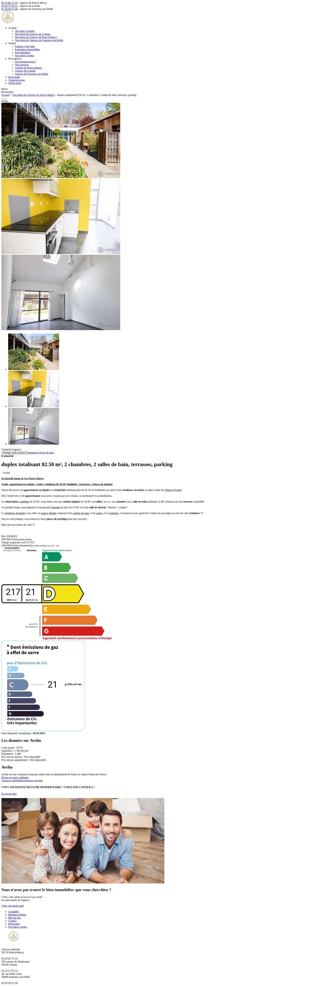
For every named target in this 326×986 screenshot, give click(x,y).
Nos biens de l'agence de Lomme (32, 34)
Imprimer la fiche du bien (40, 452)
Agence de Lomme (25, 70)
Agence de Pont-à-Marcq (28, 67)
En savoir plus (9, 793)
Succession (14, 77)
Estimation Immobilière (27, 49)
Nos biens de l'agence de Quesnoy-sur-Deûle (39, 40)
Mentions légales (17, 914)
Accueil (5, 95)
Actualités (13, 911)
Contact (12, 920)
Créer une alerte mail (12, 905)
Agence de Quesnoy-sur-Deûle (31, 73)
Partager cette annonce (14, 453)
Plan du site (14, 917)
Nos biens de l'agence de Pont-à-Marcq (36, 37)
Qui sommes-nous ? (25, 61)
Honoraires (14, 923)
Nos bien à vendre (24, 31)
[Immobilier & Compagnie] (23, 22)
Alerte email (14, 83)
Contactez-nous (16, 80)
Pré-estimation (22, 52)
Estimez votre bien (25, 46)
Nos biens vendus (24, 55)
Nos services (22, 64)
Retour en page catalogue (15, 777)
